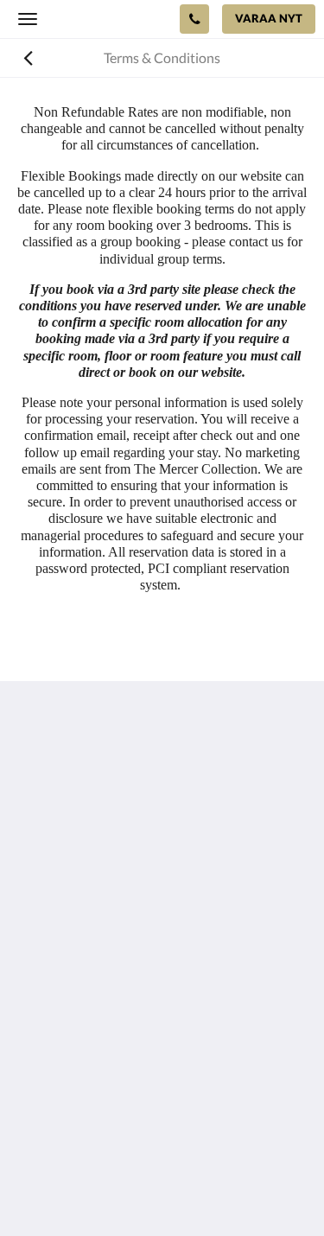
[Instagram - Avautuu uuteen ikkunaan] (82, 924)
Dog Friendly (55, 1049)
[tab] (162, 976)
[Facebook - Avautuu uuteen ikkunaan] (34, 924)
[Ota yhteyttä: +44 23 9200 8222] (194, 19)
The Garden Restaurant (86, 1019)
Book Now (48, 1005)
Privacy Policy (58, 1034)
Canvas (196, 1189)
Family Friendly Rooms (85, 1063)
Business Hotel (61, 1078)
